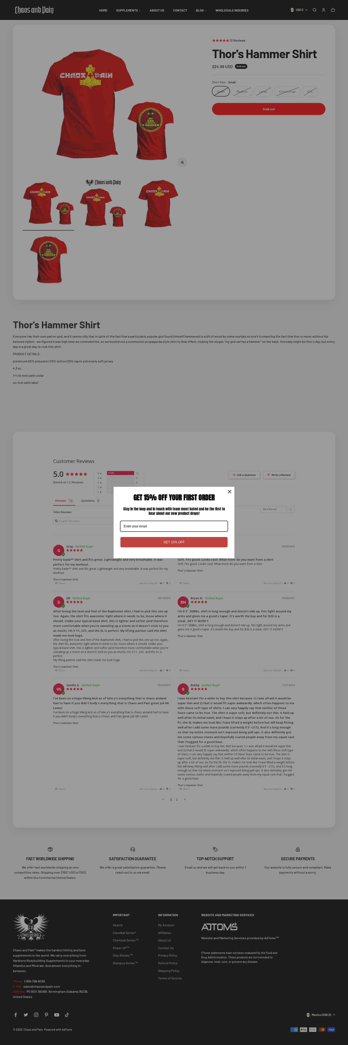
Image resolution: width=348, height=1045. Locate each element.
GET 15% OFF (174, 542)
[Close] (229, 491)
